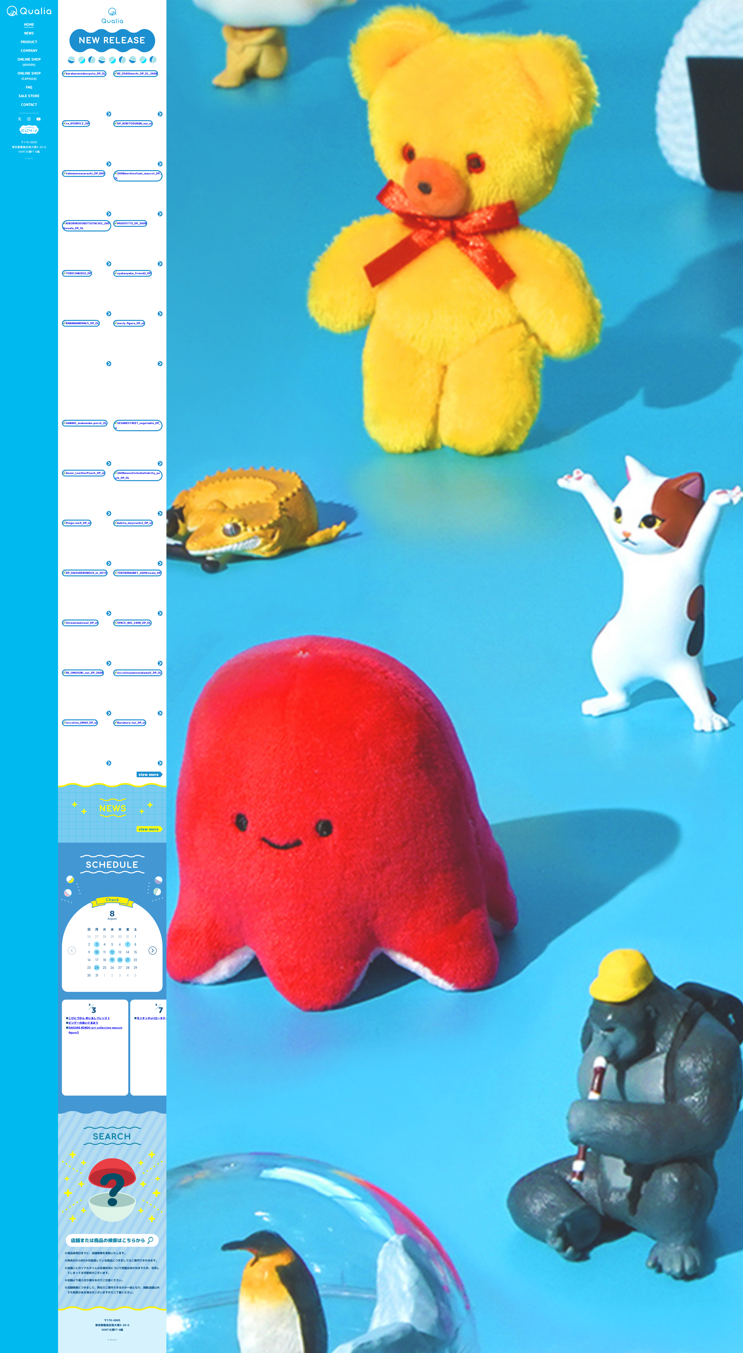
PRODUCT (29, 41)
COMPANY (29, 50)
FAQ (29, 87)
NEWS (29, 33)
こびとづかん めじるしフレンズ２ (89, 1018)
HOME (29, 24)
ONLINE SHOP (29, 62)
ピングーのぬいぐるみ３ (83, 1023)
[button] (152, 950)
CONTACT (29, 104)
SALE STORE (29, 95)
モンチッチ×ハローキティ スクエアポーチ (163, 1018)
